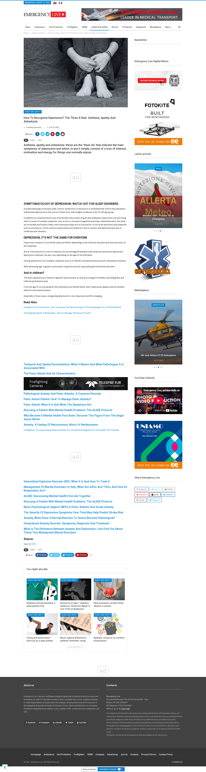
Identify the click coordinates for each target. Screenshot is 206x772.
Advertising (112, 754)
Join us (124, 754)
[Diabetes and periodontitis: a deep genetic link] (42, 589)
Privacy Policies (148, 754)
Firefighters (72, 27)
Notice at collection (89, 769)
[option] (158, 196)
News (27, 27)
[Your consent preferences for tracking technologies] (5, 767)
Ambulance (39, 27)
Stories (115, 27)
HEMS (84, 27)
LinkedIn (58, 723)
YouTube (82, 723)
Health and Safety (99, 27)
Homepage (36, 754)
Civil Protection (56, 27)
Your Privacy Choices (107, 769)
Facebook (31, 723)
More (167, 27)
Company (100, 754)
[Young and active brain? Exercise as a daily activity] (42, 624)
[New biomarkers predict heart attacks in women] (109, 589)
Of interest (127, 27)
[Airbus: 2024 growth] (158, 332)
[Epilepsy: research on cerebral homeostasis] (109, 624)
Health (32, 140)
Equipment (141, 27)
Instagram (45, 723)
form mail (126, 708)
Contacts (134, 754)
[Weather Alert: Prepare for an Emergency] (158, 195)
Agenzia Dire (30, 544)
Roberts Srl (178, 762)
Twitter (70, 723)
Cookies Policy (166, 754)
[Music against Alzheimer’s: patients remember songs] (75, 624)
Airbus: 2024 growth (158, 355)
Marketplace (155, 27)
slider (40, 140)
